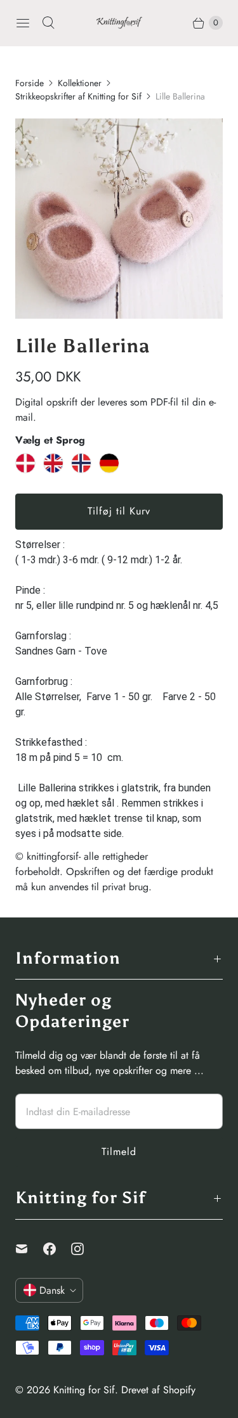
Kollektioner (80, 83)
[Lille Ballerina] (119, 218)
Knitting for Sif (84, 1390)
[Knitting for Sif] (119, 23)
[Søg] (48, 23)
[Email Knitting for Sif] (29, 1249)
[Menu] (23, 23)
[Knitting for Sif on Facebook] (57, 1249)
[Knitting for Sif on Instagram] (85, 1249)
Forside (29, 83)
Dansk (52, 1290)
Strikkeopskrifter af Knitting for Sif (78, 96)
